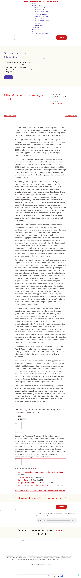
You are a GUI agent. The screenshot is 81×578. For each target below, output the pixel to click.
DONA (9, 77)
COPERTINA (34, 491)
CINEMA (26, 491)
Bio (19, 417)
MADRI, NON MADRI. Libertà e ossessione (34, 485)
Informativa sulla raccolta (25, 576)
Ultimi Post (22, 419)
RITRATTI (62, 491)
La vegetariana (23, 480)
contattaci (58, 530)
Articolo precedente (10, 116)
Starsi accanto (23, 477)
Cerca (61, 37)
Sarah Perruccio (57, 103)
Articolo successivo (71, 116)
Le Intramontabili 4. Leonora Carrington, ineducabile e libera (40, 472)
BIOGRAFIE (19, 491)
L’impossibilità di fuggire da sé (29, 483)
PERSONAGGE (53, 491)
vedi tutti (35, 468)
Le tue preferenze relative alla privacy (47, 576)
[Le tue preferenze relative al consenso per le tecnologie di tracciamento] (78, 575)
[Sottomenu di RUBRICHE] (40, 5)
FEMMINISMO (43, 491)
